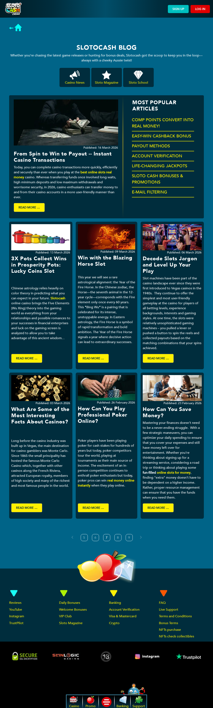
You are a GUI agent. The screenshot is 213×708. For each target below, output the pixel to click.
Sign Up (178, 9)
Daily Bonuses (69, 602)
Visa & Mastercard (122, 616)
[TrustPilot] (188, 656)
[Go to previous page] (72, 537)
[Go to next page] (140, 537)
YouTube (15, 609)
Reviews (15, 602)
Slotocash (58, 298)
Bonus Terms (168, 623)
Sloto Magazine (71, 623)
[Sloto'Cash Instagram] (147, 656)
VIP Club (65, 616)
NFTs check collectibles (176, 636)
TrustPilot (16, 623)
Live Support (168, 609)
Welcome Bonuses (73, 609)
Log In (200, 9)
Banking (115, 602)
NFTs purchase (170, 629)
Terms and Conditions (175, 616)
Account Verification (124, 609)
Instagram (16, 616)
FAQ (162, 602)
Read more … (29, 207)
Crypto (114, 623)
